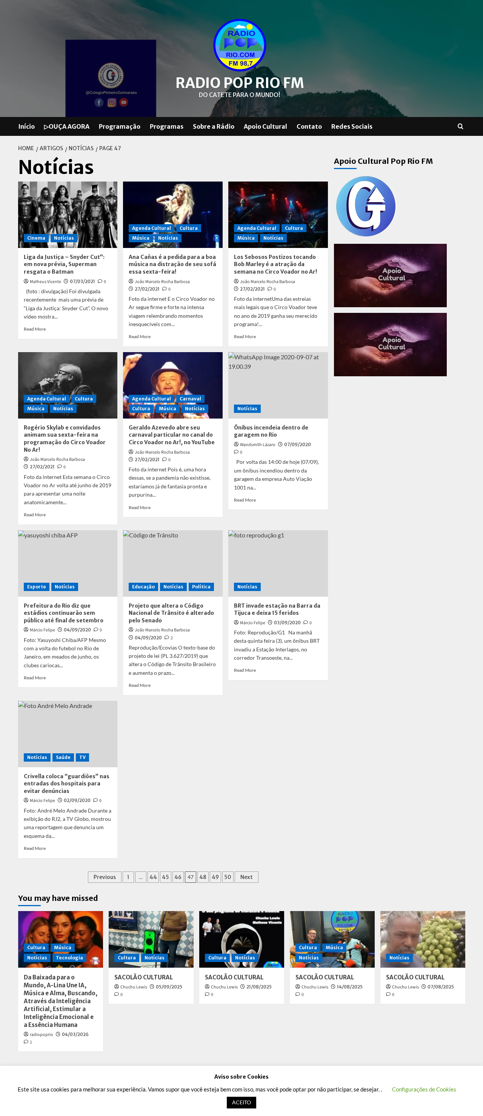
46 (178, 877)
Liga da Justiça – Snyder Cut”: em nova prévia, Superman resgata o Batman (64, 264)
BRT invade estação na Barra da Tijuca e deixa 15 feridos (277, 609)
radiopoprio (41, 1034)
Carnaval (190, 399)
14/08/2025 (350, 987)
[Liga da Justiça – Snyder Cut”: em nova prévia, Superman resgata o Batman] (68, 215)
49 (215, 877)
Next (246, 877)
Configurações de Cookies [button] (424, 1089)
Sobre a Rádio (213, 126)
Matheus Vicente (45, 282)
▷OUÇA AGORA (66, 126)
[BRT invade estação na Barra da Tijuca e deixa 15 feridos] (278, 563)
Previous (105, 877)
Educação (143, 587)
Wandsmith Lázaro (257, 445)
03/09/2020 (287, 622)
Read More (35, 329)
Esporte (36, 587)
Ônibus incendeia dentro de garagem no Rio (271, 431)
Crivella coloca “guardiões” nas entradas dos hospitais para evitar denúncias (66, 783)
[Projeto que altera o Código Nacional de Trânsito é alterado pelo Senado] (173, 563)
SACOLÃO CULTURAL (143, 977)
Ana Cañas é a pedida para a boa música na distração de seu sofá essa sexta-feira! (172, 264)
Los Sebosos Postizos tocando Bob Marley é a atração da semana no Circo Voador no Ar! (275, 264)
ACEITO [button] (241, 1102)
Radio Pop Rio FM (239, 83)
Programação (119, 126)
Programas (166, 126)
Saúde (63, 757)
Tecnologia (69, 958)
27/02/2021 (147, 289)
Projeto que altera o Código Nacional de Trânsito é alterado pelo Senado (171, 613)
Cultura (189, 228)
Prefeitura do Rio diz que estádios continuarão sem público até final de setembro (63, 613)
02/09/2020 (77, 800)
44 (153, 877)
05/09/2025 (169, 987)
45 (165, 877)
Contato (309, 126)
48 (202, 877)
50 (227, 877)
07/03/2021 (82, 281)
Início (26, 126)
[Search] (460, 126)
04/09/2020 (77, 630)
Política (201, 587)
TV (82, 757)
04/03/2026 (75, 1034)
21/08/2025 (259, 987)
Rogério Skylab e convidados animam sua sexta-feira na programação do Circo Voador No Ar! (65, 438)
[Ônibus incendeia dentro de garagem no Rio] (278, 385)
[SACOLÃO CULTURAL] (151, 939)
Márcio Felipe (42, 630)
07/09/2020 (297, 444)
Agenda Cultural (151, 228)
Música (140, 238)
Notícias (64, 238)
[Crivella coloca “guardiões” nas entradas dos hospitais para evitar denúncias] (68, 734)
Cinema (36, 238)
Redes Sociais (351, 126)
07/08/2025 (441, 987)
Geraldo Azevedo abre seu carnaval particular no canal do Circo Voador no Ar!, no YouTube (172, 435)
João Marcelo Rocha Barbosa (162, 282)
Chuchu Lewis (133, 987)
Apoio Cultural (265, 126)
